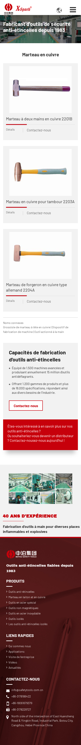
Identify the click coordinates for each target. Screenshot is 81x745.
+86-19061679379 (21, 703)
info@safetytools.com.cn (27, 690)
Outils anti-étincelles (21, 591)
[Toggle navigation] (73, 9)
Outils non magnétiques (23, 608)
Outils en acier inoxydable (24, 613)
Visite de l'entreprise (21, 657)
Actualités (15, 667)
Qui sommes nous (20, 646)
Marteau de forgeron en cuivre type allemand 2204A (36, 287)
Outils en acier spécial (22, 602)
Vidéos (13, 662)
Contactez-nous (39, 130)
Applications (17, 651)
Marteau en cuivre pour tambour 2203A (40, 201)
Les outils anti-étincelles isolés (28, 624)
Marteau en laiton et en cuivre (27, 597)
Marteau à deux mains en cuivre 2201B (39, 118)
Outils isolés (16, 618)
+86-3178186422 (21, 696)
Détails (10, 129)
